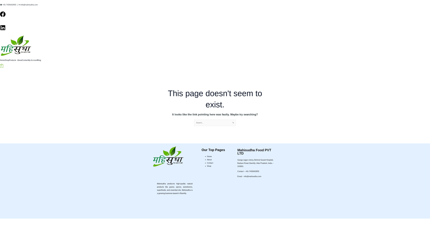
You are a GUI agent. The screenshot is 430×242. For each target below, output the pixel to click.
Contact (25, 60)
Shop (7, 60)
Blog (39, 60)
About (19, 60)
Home (2, 60)
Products (12, 60)
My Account (32, 60)
